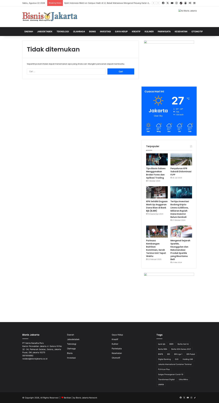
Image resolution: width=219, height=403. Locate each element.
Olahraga (79, 31)
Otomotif (197, 31)
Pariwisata (164, 31)
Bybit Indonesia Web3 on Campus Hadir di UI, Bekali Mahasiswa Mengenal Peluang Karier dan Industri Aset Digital (117, 3)
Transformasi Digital (166, 379)
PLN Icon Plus (164, 369)
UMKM (161, 384)
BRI (168, 354)
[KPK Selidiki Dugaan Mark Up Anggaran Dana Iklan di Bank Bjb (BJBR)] (157, 192)
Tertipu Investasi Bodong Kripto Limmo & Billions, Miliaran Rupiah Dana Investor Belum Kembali (179, 209)
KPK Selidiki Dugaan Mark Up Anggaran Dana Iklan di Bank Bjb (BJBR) (157, 206)
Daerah (28, 31)
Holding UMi (188, 359)
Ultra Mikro (183, 379)
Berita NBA (162, 349)
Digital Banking (164, 359)
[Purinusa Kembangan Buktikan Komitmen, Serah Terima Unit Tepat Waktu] (157, 232)
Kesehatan (181, 31)
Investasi (105, 31)
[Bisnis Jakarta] (49, 16)
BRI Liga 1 (178, 354)
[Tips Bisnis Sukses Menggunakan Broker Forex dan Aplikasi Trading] (157, 159)
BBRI (171, 344)
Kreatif (136, 31)
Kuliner (149, 31)
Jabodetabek (44, 31)
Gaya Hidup (121, 31)
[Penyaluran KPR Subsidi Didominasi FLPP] (181, 159)
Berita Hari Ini (183, 344)
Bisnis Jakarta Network (86, 397)
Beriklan (67, 397)
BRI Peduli (191, 354)
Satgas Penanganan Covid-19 (170, 374)
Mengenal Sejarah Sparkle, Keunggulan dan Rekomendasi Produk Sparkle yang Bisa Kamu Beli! (180, 250)
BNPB (160, 354)
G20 (176, 359)
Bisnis (92, 31)
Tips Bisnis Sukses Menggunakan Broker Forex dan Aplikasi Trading (156, 173)
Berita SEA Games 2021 (181, 349)
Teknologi (63, 31)
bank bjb (161, 344)
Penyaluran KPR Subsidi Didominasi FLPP (180, 171)
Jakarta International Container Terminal (175, 364)
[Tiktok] (181, 3)
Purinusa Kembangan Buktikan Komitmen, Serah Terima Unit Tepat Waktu (156, 248)
